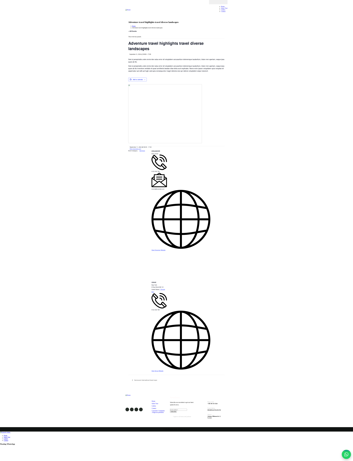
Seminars (142, 151)
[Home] (128, 10)
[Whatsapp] (220, 2)
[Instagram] (216, 2)
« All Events (132, 31)
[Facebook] (213, 2)
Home (134, 26)
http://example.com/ (135, 149)
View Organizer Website (158, 250)
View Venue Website (157, 371)
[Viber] (223, 2)
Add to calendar (138, 79)
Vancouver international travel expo (145, 380)
